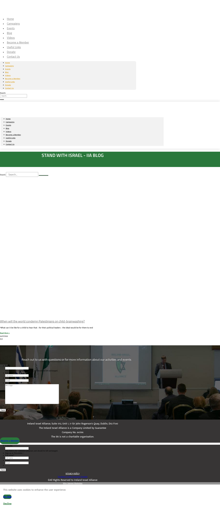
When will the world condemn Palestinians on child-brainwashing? (42, 321)
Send (3, 410)
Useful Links (14, 47)
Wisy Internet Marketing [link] (72, 483)
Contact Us (13, 56)
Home (10, 19)
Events (11, 28)
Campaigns (13, 23)
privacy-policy (73, 473)
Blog (9, 33)
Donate (11, 52)
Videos (11, 37)
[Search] (2, 99)
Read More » (5, 333)
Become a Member (18, 42)
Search (2, 93)
